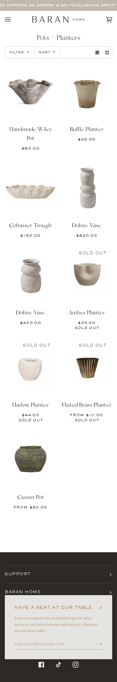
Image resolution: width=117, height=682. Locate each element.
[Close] (103, 605)
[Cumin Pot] (30, 459)
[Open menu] (14, 19)
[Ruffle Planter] (86, 92)
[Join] (95, 644)
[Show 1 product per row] (97, 52)
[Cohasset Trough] (30, 188)
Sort (44, 52)
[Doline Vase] (86, 188)
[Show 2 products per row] (107, 52)
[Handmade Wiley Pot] (30, 92)
